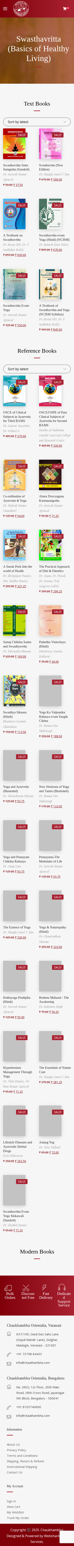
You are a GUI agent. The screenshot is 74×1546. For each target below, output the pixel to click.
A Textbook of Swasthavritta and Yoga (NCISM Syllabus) (54, 310)
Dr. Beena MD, (12, 245)
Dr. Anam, (46, 576)
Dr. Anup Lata (12, 866)
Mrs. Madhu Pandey (15, 581)
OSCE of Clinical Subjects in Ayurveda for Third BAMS (17, 417)
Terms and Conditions (22, 1455)
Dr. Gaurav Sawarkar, (17, 426)
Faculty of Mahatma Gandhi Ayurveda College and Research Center (55, 435)
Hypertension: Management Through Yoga (17, 1072)
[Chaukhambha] (21, 8)
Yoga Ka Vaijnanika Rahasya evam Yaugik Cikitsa (53, 717)
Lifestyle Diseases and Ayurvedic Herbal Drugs (17, 1147)
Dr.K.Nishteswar (13, 1156)
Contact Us (14, 1472)
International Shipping (22, 1467)
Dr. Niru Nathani (49, 1147)
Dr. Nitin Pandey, (14, 1081)
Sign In (11, 1501)
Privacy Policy (16, 1450)
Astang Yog (46, 1142)
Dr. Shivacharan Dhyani (18, 796)
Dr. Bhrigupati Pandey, (17, 576)
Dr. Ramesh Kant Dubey (54, 245)
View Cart (13, 1507)
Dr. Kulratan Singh (51, 1007)
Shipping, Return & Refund (25, 1461)
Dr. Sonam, (46, 581)
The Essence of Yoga (16, 927)
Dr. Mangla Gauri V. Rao (54, 174)
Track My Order (18, 1518)
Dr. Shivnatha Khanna (17, 651)
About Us (13, 1444)
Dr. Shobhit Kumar (15, 1225)
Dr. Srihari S (11, 431)
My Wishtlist (15, 1512)
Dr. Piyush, (59, 576)
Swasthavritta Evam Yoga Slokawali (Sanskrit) (16, 1216)
